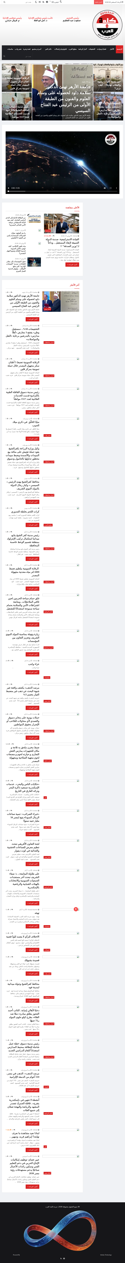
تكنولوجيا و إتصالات (60, 49)
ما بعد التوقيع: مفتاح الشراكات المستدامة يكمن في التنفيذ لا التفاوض (16, 235)
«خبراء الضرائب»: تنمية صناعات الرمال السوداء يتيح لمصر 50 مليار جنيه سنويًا (23, 817)
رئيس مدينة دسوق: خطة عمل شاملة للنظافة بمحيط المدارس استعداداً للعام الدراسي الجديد (23, 1047)
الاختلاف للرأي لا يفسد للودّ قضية (22, 936)
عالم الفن (48, 49)
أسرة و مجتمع (36, 49)
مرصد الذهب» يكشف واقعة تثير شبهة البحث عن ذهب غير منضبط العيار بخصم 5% (22, 691)
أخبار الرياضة (82, 49)
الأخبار (112, 49)
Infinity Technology (106, 1255)
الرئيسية (119, 49)
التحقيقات (92, 49)
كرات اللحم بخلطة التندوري (25, 511)
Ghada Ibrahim (32, 910)
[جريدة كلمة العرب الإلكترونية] (107, 24)
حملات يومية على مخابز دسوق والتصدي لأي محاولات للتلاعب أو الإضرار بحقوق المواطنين (23, 721)
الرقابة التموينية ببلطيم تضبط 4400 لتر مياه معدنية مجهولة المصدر (24, 572)
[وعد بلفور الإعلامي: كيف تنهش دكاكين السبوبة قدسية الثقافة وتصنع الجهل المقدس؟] (39, 243)
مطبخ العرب (73, 49)
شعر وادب (18, 49)
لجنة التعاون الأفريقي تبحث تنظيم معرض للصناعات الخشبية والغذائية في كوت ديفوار (23, 847)
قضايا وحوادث (101, 49)
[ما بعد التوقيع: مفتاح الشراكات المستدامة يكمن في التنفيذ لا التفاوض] (39, 230)
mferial (75, 236)
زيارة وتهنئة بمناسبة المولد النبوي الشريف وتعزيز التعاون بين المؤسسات (22, 637)
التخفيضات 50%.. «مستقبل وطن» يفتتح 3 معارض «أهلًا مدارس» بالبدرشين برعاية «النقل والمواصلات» (109, 110)
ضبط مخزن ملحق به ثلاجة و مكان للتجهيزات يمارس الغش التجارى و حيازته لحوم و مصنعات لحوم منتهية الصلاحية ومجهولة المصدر (22, 754)
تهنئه (37, 913)
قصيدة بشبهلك (31, 960)
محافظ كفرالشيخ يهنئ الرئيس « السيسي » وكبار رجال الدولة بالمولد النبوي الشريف (23, 485)
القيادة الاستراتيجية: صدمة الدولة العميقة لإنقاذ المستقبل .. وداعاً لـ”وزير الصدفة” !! (62, 242)
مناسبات (10, 49)
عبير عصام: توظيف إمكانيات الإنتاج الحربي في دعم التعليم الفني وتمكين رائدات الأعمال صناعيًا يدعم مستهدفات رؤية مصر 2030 (24, 1166)
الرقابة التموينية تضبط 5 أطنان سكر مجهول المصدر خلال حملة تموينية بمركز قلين (23, 365)
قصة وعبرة (26, 49)
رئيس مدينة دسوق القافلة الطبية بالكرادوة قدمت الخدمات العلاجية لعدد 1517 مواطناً (22, 395)
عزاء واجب (33, 664)
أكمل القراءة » (72, 264)
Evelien (34, 292)
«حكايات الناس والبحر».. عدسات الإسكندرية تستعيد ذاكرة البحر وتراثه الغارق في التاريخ (22, 787)
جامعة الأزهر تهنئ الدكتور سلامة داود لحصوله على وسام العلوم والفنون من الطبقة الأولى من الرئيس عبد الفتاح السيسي (63, 98)
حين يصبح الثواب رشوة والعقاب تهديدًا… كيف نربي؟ (109, 85)
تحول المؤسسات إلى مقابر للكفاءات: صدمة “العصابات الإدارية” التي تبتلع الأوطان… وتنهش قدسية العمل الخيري (16, 266)
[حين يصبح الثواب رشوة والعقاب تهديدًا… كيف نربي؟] (108, 78)
